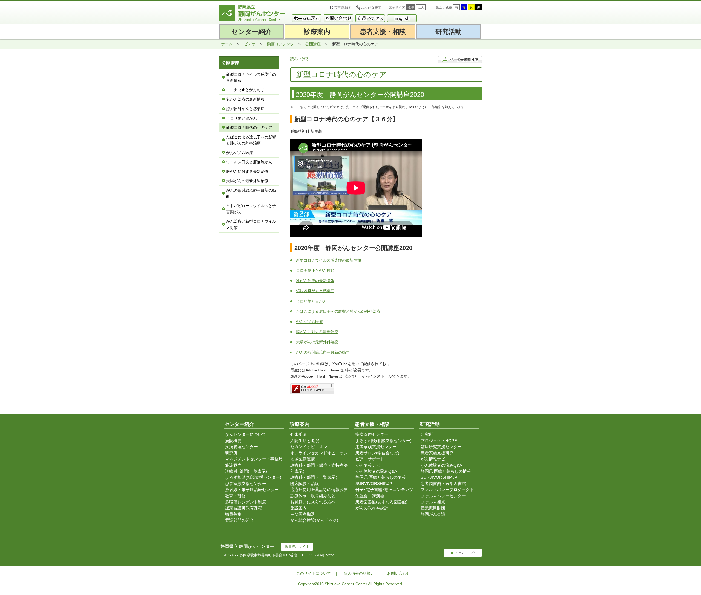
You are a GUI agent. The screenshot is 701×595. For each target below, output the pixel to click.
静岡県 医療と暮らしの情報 (380, 477)
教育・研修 (235, 496)
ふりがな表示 (371, 8)
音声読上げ (342, 8)
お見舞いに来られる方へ (312, 502)
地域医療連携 (302, 459)
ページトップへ (465, 552)
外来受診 (298, 434)
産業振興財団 (433, 508)
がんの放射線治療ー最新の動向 (251, 193)
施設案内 (233, 465)
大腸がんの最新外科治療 (247, 181)
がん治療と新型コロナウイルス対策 (251, 224)
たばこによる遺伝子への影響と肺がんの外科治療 (251, 140)
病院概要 (233, 440)
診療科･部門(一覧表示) (246, 471)
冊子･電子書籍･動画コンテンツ (384, 489)
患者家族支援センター (245, 483)
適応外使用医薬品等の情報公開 (319, 489)
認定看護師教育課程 (243, 508)
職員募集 (233, 514)
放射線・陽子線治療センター (251, 489)
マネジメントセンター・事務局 (254, 459)
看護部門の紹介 (239, 520)
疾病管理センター (241, 446)
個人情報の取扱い (359, 573)
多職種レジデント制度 (245, 502)
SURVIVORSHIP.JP (373, 483)
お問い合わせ (398, 573)
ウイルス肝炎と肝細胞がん (249, 162)
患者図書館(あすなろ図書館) (381, 502)
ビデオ (249, 44)
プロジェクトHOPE (439, 440)
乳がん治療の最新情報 (245, 99)
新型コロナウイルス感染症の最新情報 (251, 77)
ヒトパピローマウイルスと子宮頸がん (251, 209)
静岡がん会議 (433, 514)
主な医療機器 (302, 514)
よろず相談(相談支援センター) (253, 477)
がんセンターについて (245, 434)
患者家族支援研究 (437, 453)
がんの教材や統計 (371, 508)
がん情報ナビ (367, 465)
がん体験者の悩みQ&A (376, 471)
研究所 (231, 453)
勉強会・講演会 (369, 496)
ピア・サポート (369, 459)
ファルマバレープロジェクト (447, 489)
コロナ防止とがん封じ (245, 90)
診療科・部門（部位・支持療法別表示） (319, 468)
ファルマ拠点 (433, 502)
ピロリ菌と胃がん (241, 118)
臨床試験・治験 (304, 483)
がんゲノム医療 (239, 152)
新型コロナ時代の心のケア (249, 127)
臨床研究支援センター (441, 446)
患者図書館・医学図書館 (443, 483)
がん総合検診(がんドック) (314, 520)
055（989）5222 (321, 555)
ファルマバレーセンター (443, 496)
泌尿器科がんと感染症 (245, 108)
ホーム (226, 44)
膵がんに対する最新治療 (247, 171)
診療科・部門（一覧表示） (315, 477)
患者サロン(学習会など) (377, 453)
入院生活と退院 (304, 440)
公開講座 (313, 44)
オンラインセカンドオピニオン (319, 453)
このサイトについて (313, 573)
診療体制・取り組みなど (312, 496)
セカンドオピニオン (308, 446)
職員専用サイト (297, 546)
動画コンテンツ (280, 44)
